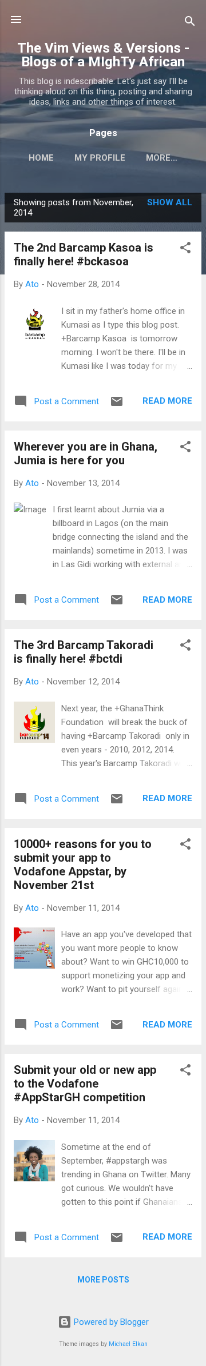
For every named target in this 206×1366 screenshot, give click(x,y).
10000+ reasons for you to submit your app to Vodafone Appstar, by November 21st (83, 864)
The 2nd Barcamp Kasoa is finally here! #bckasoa (83, 254)
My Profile (99, 158)
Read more (167, 401)
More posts (103, 1279)
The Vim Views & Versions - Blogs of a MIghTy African (103, 55)
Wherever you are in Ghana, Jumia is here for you (85, 453)
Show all (169, 202)
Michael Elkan (128, 1344)
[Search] (190, 23)
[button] (185, 249)
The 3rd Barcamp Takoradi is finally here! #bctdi (83, 652)
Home (41, 158)
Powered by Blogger (110, 1322)
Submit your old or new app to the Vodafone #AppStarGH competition (85, 1083)
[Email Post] (117, 405)
